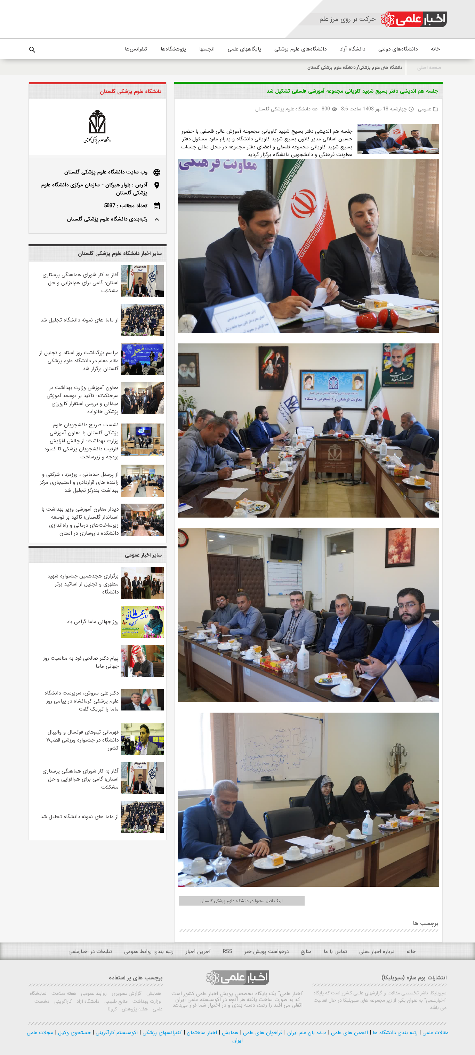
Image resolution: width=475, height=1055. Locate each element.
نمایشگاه (38, 993)
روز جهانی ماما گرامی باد (93, 622)
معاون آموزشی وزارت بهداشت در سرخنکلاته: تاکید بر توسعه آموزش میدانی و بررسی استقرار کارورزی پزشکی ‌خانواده (83, 399)
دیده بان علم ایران (305, 1033)
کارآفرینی (62, 1001)
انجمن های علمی (348, 1033)
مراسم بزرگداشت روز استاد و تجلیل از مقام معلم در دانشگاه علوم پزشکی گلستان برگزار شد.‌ (79, 361)
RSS (227, 951)
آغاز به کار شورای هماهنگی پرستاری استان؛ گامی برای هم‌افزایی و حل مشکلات (80, 283)
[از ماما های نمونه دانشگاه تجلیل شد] (142, 335)
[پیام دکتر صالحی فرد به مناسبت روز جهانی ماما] (142, 675)
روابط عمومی (93, 993)
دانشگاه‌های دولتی (398, 49)
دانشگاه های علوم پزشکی (380, 67)
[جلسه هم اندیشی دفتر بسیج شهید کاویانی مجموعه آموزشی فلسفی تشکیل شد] (395, 140)
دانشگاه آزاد (352, 49)
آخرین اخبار (198, 951)
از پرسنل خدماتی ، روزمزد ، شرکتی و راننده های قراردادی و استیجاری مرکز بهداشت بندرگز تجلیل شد (79, 482)
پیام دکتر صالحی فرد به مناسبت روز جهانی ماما (81, 662)
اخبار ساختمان (201, 1033)
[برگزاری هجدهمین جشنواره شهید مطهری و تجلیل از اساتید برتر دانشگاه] (142, 597)
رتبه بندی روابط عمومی (149, 951)
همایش (153, 993)
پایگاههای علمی (244, 49)
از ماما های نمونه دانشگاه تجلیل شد (79, 320)
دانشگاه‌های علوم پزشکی (300, 49)
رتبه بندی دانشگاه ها (394, 1033)
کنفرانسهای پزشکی (161, 1033)
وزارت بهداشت (146, 1001)
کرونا (112, 1009)
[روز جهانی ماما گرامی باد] (142, 636)
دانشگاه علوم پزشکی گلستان (331, 67)
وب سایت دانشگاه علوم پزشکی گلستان (105, 172)
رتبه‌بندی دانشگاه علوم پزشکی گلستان (107, 219)
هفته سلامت (63, 993)
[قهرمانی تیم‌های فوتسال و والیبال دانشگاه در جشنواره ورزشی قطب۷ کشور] (142, 753)
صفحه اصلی (429, 67)
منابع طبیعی (115, 1001)
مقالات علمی (435, 1033)
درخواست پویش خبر (266, 951)
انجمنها (207, 49)
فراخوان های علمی (261, 1033)
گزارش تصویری (126, 993)
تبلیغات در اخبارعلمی (90, 951)
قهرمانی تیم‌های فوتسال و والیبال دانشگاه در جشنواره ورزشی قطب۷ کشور (82, 740)
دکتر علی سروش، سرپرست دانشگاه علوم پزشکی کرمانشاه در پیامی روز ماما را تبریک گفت (82, 701)
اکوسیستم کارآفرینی (116, 1033)
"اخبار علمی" (291, 994)
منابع (306, 951)
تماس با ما (335, 951)
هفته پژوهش (134, 1009)
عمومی (424, 109)
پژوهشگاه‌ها (173, 49)
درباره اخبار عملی (376, 951)
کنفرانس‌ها (136, 49)
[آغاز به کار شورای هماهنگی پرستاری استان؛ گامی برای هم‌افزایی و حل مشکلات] (142, 296)
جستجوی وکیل (73, 1033)
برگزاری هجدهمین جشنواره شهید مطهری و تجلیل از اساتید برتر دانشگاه (83, 584)
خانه (435, 49)
